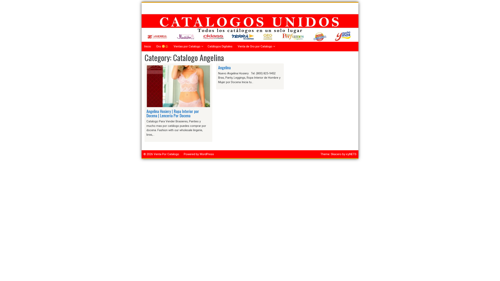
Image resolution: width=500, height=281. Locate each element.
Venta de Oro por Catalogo (255, 46)
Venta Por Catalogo (166, 154)
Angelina (224, 67)
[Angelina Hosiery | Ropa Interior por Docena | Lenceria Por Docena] (178, 86)
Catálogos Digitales (220, 46)
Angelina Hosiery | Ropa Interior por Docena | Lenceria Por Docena (172, 113)
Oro (159, 46)
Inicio (147, 46)
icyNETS (351, 154)
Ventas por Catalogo (187, 46)
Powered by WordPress (199, 154)
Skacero (336, 154)
